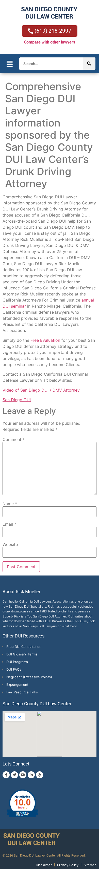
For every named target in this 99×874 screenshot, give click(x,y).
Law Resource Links (22, 692)
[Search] (89, 63)
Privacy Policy (67, 865)
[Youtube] (22, 774)
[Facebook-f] (6, 774)
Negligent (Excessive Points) (29, 677)
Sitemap (90, 865)
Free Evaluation (45, 340)
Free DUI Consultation (23, 647)
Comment (14, 439)
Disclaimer (44, 865)
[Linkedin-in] (31, 774)
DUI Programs (17, 662)
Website (10, 544)
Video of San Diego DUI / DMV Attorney (41, 390)
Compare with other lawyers (49, 42)
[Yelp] (39, 774)
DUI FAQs (13, 669)
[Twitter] (14, 774)
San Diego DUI (17, 399)
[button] (9, 64)
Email (9, 524)
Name (10, 504)
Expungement (17, 685)
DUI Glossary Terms (21, 654)
